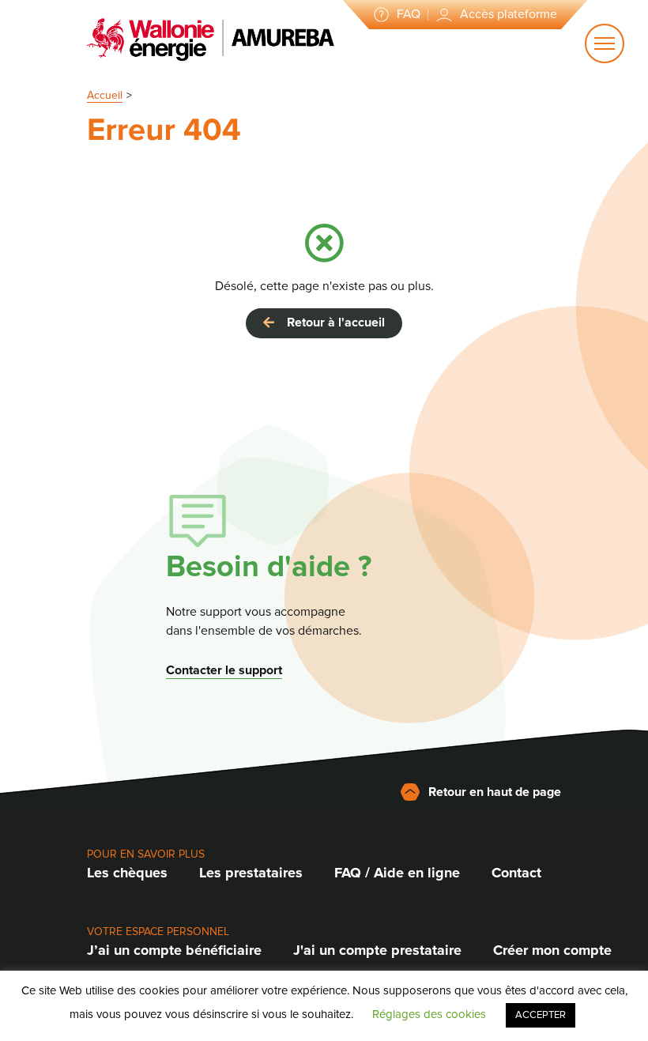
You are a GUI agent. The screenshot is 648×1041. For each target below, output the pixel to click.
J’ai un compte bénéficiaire (174, 950)
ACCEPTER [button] (540, 1015)
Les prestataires (251, 872)
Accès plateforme (508, 14)
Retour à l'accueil (333, 322)
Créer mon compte (552, 950)
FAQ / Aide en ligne (397, 872)
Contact (516, 872)
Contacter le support (224, 670)
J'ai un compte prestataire (377, 950)
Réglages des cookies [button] (429, 1014)
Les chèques (127, 872)
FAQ (408, 14)
